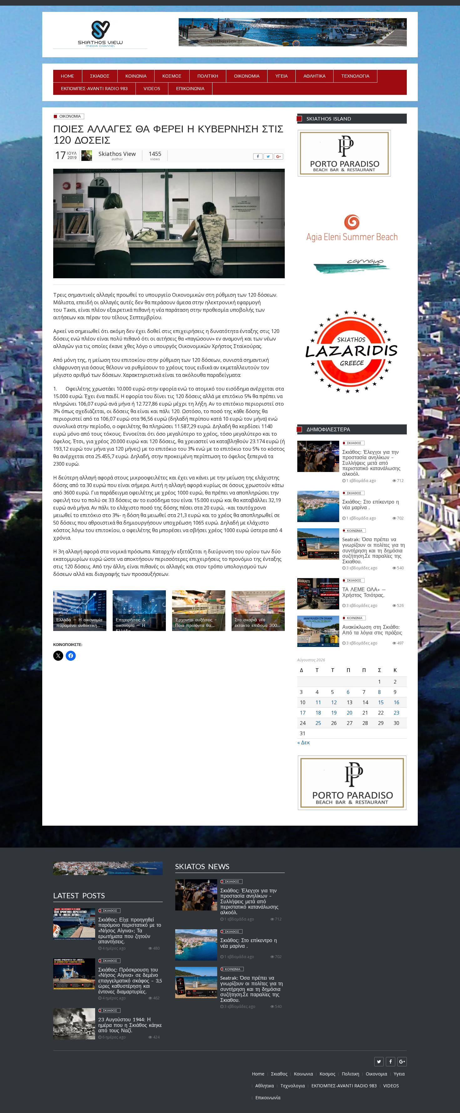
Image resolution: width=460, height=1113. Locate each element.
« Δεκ (303, 742)
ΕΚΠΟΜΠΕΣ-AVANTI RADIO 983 (94, 88)
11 (318, 702)
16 (396, 702)
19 (334, 712)
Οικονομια (246, 76)
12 (334, 702)
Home (67, 76)
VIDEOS (152, 88)
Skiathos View (117, 153)
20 (349, 712)
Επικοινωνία (190, 88)
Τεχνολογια (355, 76)
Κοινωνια (135, 76)
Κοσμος (171, 76)
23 (396, 712)
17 (302, 712)
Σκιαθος (100, 76)
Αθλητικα (314, 76)
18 (318, 712)
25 (318, 723)
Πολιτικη (207, 76)
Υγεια (281, 76)
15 (381, 702)
